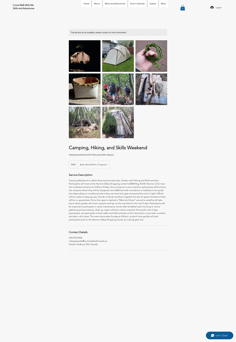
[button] (182, 7)
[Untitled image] (85, 56)
